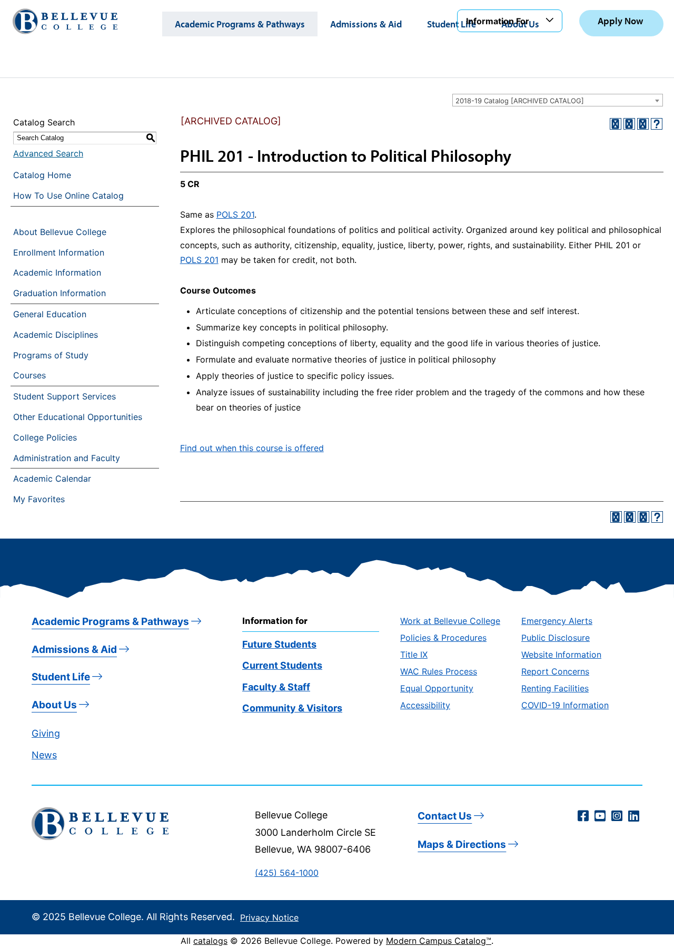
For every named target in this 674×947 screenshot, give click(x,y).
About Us (54, 705)
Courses (29, 375)
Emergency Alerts (556, 621)
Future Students (279, 644)
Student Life (451, 24)
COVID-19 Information (565, 705)
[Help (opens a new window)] (656, 124)
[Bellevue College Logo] (65, 21)
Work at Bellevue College (450, 621)
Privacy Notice (269, 917)
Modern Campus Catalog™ (438, 940)
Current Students (282, 665)
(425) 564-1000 (287, 872)
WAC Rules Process (438, 671)
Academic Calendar (52, 478)
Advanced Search (48, 153)
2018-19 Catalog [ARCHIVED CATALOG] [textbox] (519, 100)
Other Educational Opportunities (77, 417)
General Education (49, 314)
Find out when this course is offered (252, 448)
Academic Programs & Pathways (240, 24)
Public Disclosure (555, 637)
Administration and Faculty (66, 458)
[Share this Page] (629, 124)
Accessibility (425, 705)
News (44, 754)
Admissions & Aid (366, 24)
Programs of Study (50, 355)
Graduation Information (59, 293)
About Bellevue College (59, 232)
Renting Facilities (555, 688)
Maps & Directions (462, 844)
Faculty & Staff (276, 686)
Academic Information (57, 272)
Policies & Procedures (443, 637)
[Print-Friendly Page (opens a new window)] (643, 124)
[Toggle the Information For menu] (551, 20)
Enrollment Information (58, 252)
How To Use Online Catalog (68, 195)
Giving (46, 733)
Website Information (561, 654)
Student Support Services (64, 396)
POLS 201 (235, 214)
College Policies (45, 437)
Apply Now (620, 21)
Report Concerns (555, 671)
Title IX (414, 654)
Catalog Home (42, 175)
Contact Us (445, 816)
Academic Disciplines (55, 334)
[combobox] (557, 100)
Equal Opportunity (436, 688)
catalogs (210, 940)
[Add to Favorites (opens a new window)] (615, 124)
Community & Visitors (292, 708)
